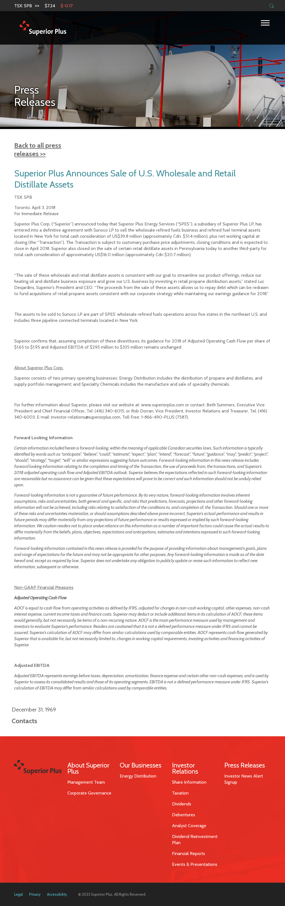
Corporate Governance (89, 793)
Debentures (183, 814)
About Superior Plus (88, 768)
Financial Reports (188, 853)
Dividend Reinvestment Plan (195, 839)
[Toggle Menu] (265, 22)
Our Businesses (140, 765)
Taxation (180, 793)
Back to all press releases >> (37, 149)
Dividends (181, 804)
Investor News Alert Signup (243, 779)
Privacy (35, 894)
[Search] (271, 6)
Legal (18, 894)
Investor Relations (185, 768)
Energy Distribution (138, 776)
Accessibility (57, 894)
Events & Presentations (194, 864)
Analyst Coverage (189, 825)
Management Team (86, 782)
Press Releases (244, 765)
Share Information (189, 782)
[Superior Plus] (43, 28)
